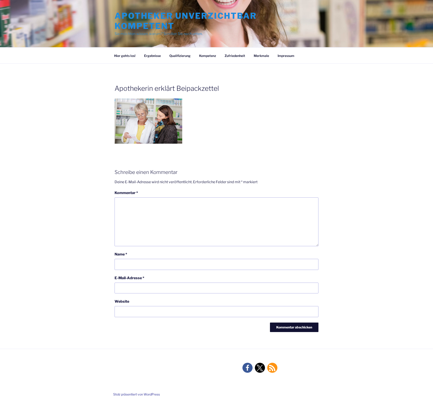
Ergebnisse (152, 56)
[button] (247, 368)
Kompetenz (207, 56)
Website (122, 301)
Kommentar (126, 193)
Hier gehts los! (125, 56)
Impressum (286, 56)
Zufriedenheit (235, 56)
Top (422, 394)
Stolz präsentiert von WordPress (136, 394)
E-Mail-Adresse (129, 278)
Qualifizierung (180, 56)
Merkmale (261, 56)
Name (121, 254)
